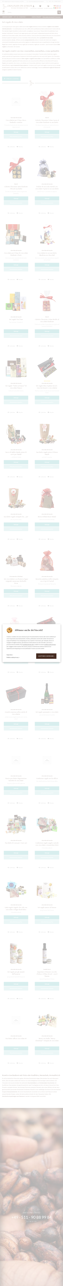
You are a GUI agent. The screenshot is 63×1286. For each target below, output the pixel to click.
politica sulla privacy (50, 644)
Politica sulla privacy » (13, 657)
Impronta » (10, 655)
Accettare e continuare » (46, 656)
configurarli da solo (28, 644)
